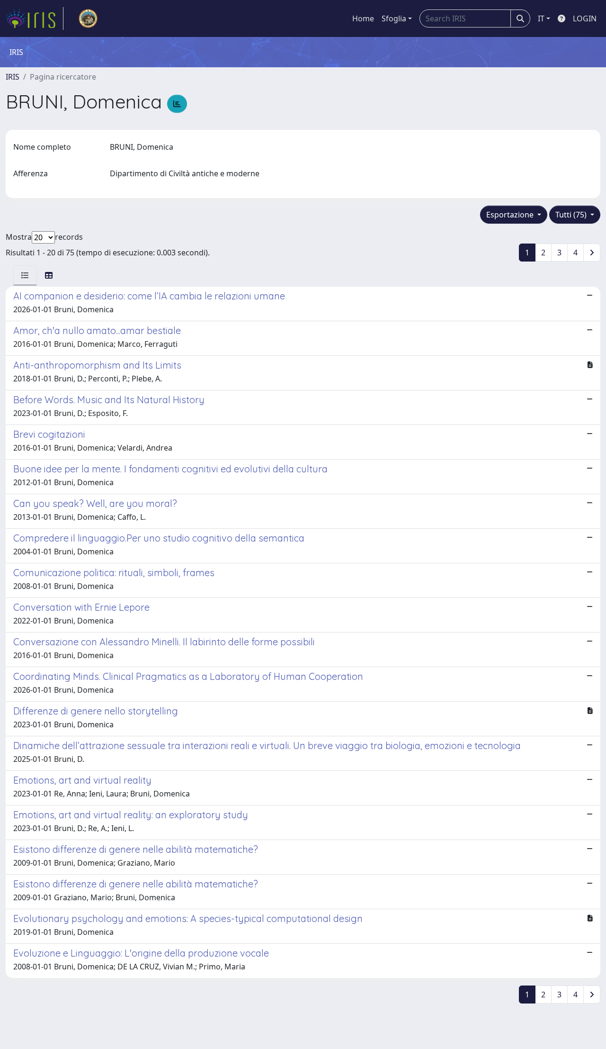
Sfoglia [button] (394, 18)
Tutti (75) (571, 214)
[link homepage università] (88, 18)
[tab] (25, 275)
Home (363, 18)
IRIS (12, 77)
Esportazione (510, 214)
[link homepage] (34, 18)
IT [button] (541, 18)
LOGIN (585, 18)
